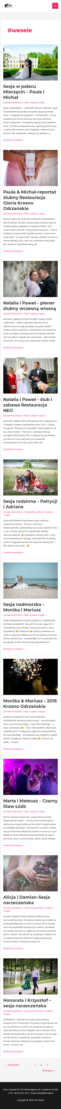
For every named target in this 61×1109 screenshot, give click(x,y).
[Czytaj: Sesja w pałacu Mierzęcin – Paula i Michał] (30, 62)
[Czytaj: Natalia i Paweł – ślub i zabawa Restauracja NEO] (30, 375)
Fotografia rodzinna (34, 511)
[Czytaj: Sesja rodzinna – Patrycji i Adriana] (30, 477)
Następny (49, 1070)
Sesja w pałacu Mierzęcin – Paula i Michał (23, 92)
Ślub (26, 102)
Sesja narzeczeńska (34, 907)
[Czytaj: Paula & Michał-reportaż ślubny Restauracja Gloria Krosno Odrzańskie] (30, 167)
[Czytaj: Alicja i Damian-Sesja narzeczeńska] (30, 873)
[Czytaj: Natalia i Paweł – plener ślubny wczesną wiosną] (30, 278)
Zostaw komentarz (12, 102)
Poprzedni (12, 1064)
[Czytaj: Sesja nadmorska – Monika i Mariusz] (30, 580)
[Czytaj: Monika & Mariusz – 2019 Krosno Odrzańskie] (30, 676)
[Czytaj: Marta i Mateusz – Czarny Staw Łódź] (30, 776)
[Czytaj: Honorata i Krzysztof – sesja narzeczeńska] (30, 976)
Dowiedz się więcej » (13, 139)
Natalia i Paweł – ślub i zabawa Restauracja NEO (27, 405)
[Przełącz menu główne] (55, 6)
